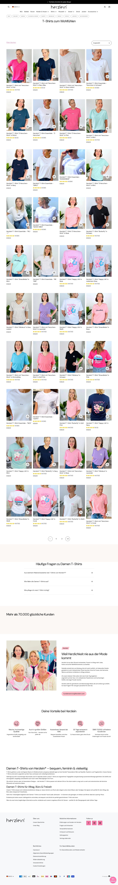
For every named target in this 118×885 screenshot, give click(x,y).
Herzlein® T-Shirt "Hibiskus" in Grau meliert (18, 328)
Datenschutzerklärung (39, 856)
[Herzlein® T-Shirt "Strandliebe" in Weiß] (19, 501)
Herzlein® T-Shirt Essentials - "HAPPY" (43, 418)
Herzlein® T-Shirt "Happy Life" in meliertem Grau (97, 280)
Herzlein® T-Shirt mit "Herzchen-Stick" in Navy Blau (44, 84)
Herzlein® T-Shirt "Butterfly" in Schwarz (96, 232)
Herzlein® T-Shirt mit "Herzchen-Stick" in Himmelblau (17, 376)
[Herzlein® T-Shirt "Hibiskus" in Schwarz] (72, 357)
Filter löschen (11, 42)
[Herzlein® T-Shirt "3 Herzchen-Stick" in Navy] (19, 165)
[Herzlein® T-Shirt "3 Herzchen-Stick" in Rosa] (72, 213)
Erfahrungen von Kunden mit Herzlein (70, 822)
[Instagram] (94, 823)
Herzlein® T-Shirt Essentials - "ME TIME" (44, 280)
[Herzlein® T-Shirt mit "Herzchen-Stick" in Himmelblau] (19, 357)
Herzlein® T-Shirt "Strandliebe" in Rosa (97, 328)
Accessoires (92, 12)
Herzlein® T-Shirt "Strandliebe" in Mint (17, 280)
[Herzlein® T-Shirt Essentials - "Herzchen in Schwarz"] (99, 65)
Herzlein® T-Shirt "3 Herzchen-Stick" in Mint (97, 184)
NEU (21, 12)
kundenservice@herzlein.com (74, 694)
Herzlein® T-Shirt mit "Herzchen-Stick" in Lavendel (44, 328)
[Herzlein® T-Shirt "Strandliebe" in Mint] (19, 261)
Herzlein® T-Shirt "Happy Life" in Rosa (71, 280)
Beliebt (26, 12)
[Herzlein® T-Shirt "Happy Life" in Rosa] (72, 261)
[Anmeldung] (105, 7)
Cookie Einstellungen (39, 866)
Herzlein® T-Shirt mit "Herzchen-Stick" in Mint (97, 136)
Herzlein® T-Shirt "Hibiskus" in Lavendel (96, 472)
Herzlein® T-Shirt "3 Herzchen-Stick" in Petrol (17, 134)
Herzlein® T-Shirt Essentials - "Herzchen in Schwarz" (96, 84)
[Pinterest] (100, 823)
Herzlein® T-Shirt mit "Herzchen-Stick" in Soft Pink (44, 376)
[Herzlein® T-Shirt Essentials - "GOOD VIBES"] (45, 210)
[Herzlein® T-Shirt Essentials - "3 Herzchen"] (45, 115)
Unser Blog (36, 825)
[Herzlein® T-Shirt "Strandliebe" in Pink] (99, 357)
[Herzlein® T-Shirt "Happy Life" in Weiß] (72, 309)
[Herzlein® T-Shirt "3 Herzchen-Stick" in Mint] (99, 165)
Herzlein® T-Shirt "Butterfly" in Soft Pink (72, 424)
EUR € (16, 7)
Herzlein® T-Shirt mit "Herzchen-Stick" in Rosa (71, 472)
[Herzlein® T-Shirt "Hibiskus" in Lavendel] (99, 453)
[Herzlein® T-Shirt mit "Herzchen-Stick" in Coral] (99, 502)
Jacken (84, 12)
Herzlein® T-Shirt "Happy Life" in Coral (44, 520)
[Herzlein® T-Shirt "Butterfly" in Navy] (45, 453)
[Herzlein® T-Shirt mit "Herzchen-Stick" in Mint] (99, 116)
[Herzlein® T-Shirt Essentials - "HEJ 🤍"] (19, 213)
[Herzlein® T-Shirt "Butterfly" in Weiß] (72, 501)
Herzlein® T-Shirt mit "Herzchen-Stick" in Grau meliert (71, 86)
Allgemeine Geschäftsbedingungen (43, 853)
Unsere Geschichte (38, 822)
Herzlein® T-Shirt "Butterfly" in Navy (45, 471)
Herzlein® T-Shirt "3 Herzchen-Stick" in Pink (70, 134)
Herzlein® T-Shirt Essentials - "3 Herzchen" (44, 134)
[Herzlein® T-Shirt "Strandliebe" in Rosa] (99, 309)
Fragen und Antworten (66, 825)
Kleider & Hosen (41, 12)
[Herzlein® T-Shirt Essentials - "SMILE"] (45, 165)
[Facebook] (88, 823)
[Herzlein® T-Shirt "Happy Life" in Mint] (19, 453)
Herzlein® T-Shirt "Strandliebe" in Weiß (17, 520)
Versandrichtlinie (38, 863)
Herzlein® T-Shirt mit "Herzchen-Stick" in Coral (97, 522)
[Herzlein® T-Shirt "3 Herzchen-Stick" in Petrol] (19, 115)
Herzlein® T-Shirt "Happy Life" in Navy (97, 424)
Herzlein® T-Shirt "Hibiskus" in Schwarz (70, 376)
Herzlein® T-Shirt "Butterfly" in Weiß (72, 519)
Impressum (36, 850)
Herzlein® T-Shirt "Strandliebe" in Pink (97, 376)
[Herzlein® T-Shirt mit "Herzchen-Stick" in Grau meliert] (72, 66)
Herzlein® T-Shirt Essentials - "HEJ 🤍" (18, 232)
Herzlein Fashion (107, 876)
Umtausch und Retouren (67, 832)
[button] (8, 7)
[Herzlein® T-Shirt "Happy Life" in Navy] (99, 405)
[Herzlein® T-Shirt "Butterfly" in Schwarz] (99, 213)
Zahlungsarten (64, 835)
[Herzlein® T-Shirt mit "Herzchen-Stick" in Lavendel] (45, 309)
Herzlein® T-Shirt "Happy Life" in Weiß (71, 328)
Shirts (53, 12)
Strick (78, 12)
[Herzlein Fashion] (59, 7)
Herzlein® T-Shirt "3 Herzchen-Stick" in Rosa (70, 232)
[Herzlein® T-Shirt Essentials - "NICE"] (19, 405)
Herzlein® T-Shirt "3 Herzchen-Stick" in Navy (17, 184)
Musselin (61, 12)
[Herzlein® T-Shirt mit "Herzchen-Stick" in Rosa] (72, 453)
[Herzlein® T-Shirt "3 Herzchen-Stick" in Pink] (72, 115)
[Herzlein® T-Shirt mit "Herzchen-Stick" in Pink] (19, 66)
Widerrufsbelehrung (39, 859)
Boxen (33, 12)
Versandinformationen (66, 829)
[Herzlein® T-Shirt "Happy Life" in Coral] (45, 501)
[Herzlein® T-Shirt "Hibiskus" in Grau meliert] (19, 309)
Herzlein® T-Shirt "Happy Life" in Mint (17, 472)
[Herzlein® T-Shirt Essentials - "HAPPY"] (45, 401)
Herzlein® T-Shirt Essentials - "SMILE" (43, 184)
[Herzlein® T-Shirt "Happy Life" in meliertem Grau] (99, 261)
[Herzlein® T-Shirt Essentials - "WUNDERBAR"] (72, 162)
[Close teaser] (109, 876)
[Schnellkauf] (27, 78)
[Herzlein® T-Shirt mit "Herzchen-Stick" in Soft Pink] (45, 357)
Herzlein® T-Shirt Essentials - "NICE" (18, 423)
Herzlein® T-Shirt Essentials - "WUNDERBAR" (70, 178)
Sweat (70, 12)
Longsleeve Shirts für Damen (59, 800)
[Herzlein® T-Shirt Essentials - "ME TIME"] (45, 261)
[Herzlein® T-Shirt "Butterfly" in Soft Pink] (72, 405)
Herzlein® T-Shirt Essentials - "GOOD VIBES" (43, 226)
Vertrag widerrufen (65, 838)
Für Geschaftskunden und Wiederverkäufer (72, 850)
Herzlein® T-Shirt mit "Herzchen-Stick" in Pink (17, 86)
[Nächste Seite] (67, 539)
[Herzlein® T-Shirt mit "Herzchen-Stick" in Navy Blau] (45, 65)
